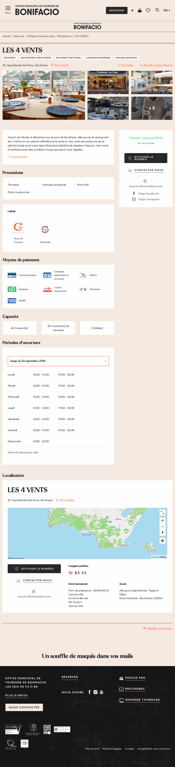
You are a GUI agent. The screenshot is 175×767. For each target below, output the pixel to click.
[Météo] (132, 10)
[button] (157, 10)
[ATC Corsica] (13, 729)
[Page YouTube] (102, 692)
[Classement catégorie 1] (24, 744)
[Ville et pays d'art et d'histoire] (47, 729)
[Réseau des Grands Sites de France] (62, 729)
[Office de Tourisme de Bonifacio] (37, 10)
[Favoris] (148, 10)
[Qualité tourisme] (11, 744)
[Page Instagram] (96, 692)
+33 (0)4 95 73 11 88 (21, 686)
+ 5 (152, 108)
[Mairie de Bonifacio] (33, 729)
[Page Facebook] (90, 692)
